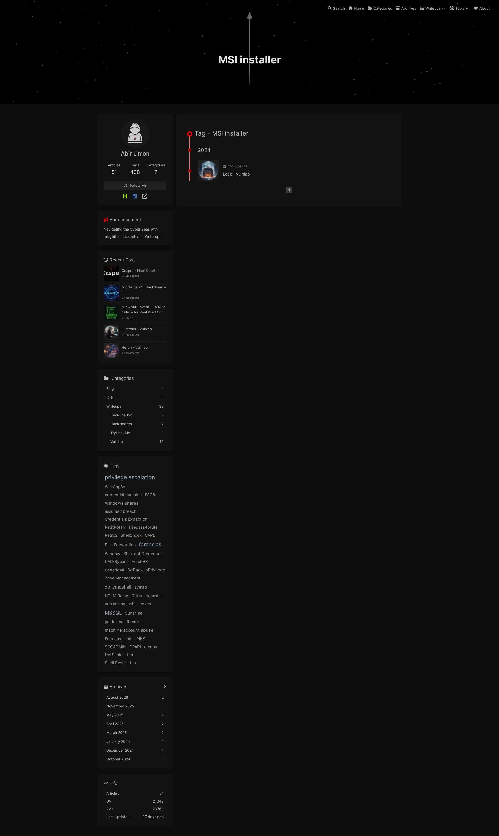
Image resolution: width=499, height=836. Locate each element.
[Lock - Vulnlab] (208, 170)
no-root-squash (119, 603)
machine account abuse (129, 630)
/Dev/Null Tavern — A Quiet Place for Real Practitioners (144, 310)
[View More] (164, 687)
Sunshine (133, 613)
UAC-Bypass (116, 561)
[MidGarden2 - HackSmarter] (111, 293)
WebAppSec (116, 486)
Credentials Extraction (126, 519)
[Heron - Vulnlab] (111, 351)
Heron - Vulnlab (135, 347)
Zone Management (122, 578)
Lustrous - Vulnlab (137, 329)
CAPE (150, 535)
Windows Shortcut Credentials (134, 553)
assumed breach (120, 511)
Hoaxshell (154, 595)
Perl (131, 654)
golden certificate (122, 621)
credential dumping (123, 494)
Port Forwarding (120, 544)
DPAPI (135, 646)
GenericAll (114, 570)
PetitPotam (115, 527)
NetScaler (114, 654)
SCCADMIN (115, 646)
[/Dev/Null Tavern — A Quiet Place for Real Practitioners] (111, 313)
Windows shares (122, 503)
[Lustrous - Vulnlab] (111, 332)
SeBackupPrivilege (146, 569)
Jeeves (144, 603)
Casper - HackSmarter (140, 270)
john (130, 638)
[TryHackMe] (144, 196)
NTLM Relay (116, 595)
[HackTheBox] (125, 196)
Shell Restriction (120, 662)
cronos (150, 646)
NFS (141, 638)
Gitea (136, 595)
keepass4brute (143, 527)
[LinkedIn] (135, 196)
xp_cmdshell (118, 587)
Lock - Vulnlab (236, 174)
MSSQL (113, 613)
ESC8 (150, 494)
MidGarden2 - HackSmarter (144, 289)
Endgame (113, 638)
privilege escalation (130, 477)
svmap (140, 587)
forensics (150, 544)
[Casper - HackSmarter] (111, 273)
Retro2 (111, 535)
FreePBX (140, 561)
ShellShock (131, 535)
